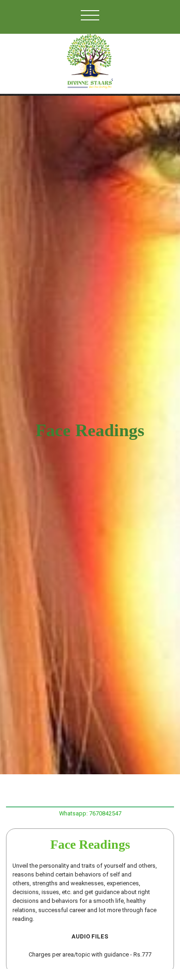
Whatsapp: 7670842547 (90, 813)
